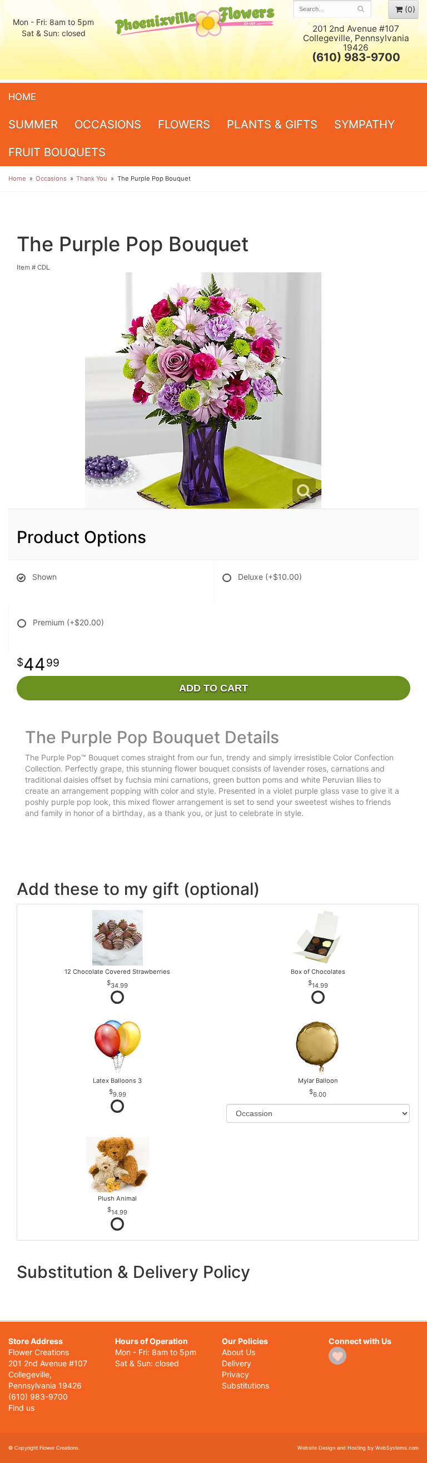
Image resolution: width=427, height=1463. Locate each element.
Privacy (235, 1374)
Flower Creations (195, 40)
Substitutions (245, 1385)
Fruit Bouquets (57, 152)
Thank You (91, 178)
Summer (33, 124)
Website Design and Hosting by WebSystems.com (358, 1448)
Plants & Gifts (272, 124)
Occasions (108, 124)
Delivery (236, 1363)
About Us (238, 1352)
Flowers (184, 124)
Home (22, 96)
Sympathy (364, 124)
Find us (21, 1407)
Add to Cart (213, 688)
